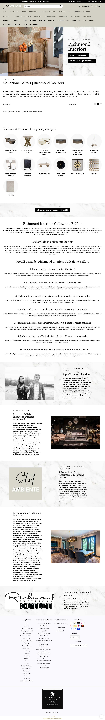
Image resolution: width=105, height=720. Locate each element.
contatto (14, 12)
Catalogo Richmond (78, 55)
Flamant (37, 16)
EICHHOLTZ (7, 16)
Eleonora (7, 24)
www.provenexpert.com (44, 649)
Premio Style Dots (44, 647)
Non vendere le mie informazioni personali (44, 660)
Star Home (76, 20)
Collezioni (11, 79)
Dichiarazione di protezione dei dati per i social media (44, 640)
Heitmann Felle (63, 20)
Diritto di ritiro (44, 636)
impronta (44, 631)
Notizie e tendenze (31, 24)
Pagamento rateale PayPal (43, 664)
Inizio (4, 79)
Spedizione (43, 626)
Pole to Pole (89, 20)
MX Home (17, 24)
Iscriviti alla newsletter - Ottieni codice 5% (35, 1)
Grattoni (87, 16)
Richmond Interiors (23, 16)
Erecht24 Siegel (44, 644)
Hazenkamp (63, 16)
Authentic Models (46, 20)
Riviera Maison (50, 16)
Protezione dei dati (44, 628)
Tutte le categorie (29, 12)
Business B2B (64, 12)
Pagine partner (44, 667)
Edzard (33, 20)
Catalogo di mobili (48, 12)
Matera (17, 20)
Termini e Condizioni (43, 623)
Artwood (7, 20)
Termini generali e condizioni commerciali (44, 653)
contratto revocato (44, 633)
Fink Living (75, 16)
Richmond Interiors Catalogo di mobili (52, 210)
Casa (5, 12)
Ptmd (25, 20)
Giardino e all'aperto (81, 12)
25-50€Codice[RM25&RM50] (81, 61)
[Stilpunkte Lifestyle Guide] (52, 709)
